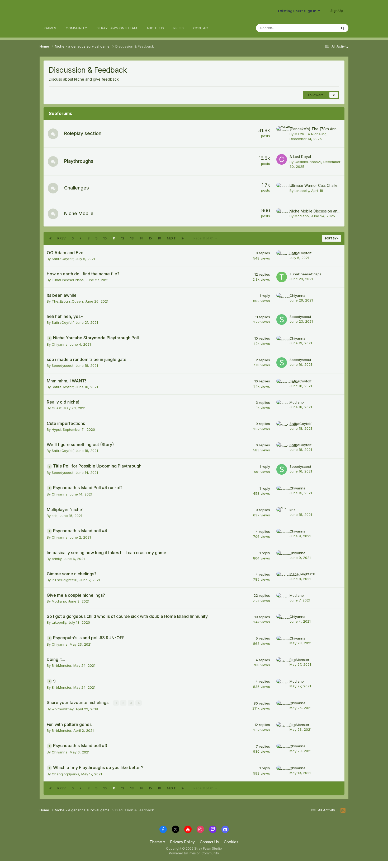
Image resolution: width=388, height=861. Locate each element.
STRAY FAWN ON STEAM (117, 28)
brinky (56, 559)
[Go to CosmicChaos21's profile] (281, 159)
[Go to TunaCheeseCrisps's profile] (281, 277)
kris (55, 515)
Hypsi (56, 429)
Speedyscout (300, 316)
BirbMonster (61, 665)
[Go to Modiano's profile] (281, 214)
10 (105, 238)
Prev (61, 238)
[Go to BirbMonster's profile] (281, 662)
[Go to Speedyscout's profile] (281, 319)
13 (132, 238)
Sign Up (336, 10)
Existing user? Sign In (298, 11)
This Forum (321, 28)
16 (159, 238)
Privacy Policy (182, 842)
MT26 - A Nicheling (311, 134)
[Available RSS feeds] (343, 810)
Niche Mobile (78, 213)
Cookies (231, 842)
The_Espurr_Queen (67, 301)
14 (141, 238)
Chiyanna (297, 295)
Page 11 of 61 (204, 238)
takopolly (302, 190)
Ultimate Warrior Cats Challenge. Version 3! (326, 185)
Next (171, 238)
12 (122, 238)
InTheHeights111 (64, 580)
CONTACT (201, 28)
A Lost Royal (300, 156)
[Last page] (182, 238)
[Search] (342, 28)
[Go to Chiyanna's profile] (281, 298)
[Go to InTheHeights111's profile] (281, 577)
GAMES (50, 28)
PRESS (178, 28)
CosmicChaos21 (308, 162)
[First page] (50, 238)
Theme (156, 842)
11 (113, 238)
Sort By (330, 238)
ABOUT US (155, 28)
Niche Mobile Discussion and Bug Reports (326, 211)
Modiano (302, 216)
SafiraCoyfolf (62, 259)
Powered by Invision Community (194, 853)
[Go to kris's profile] (281, 512)
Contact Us (209, 842)
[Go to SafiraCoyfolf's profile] (281, 256)
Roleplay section (82, 133)
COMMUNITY (76, 28)
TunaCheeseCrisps (68, 280)
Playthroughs (78, 161)
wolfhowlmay (62, 709)
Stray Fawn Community (71, 10)
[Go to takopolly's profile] (281, 188)
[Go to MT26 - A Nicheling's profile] (281, 131)
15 (150, 238)
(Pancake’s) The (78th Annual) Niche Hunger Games (335, 129)
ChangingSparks (65, 774)
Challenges (76, 188)
